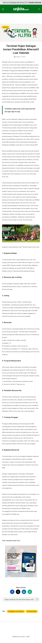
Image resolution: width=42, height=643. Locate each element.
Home (2, 17)
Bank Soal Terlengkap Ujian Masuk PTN (15, 2)
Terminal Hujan (31, 611)
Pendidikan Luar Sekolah (15, 611)
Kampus (7, 17)
